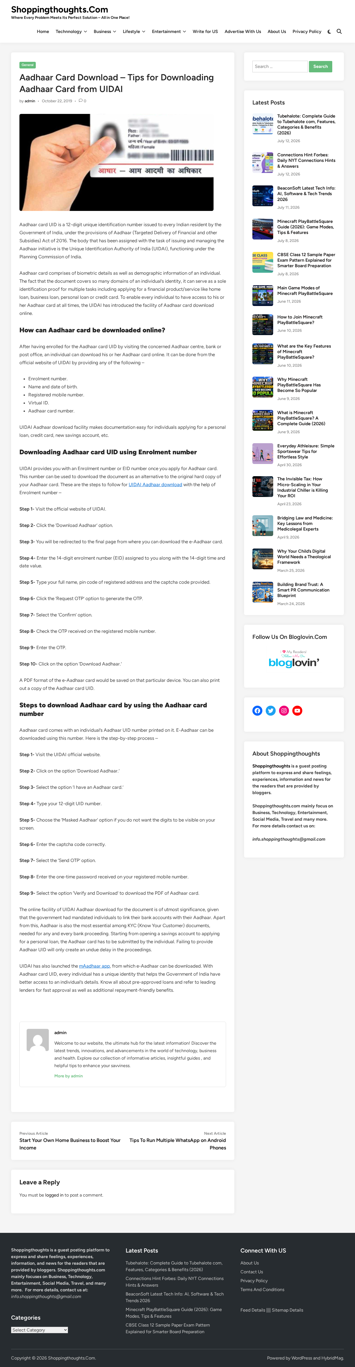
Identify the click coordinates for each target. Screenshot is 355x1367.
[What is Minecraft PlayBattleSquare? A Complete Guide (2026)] (262, 413)
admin (30, 101)
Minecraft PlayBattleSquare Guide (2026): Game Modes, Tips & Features (305, 227)
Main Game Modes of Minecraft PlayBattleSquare (305, 290)
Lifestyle (131, 31)
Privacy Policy (307, 31)
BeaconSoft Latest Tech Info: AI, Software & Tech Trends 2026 (306, 193)
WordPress (301, 1358)
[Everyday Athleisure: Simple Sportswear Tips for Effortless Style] (262, 446)
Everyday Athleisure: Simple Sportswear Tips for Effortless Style (305, 451)
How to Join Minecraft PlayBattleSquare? (300, 319)
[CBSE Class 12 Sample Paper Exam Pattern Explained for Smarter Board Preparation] (262, 255)
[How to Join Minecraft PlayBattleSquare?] (262, 317)
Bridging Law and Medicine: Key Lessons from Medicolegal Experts (305, 523)
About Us (277, 31)
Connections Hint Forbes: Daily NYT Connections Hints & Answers (306, 160)
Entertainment (166, 31)
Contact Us (251, 1271)
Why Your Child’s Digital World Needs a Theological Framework (304, 557)
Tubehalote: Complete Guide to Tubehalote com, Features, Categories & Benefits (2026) (306, 124)
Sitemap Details (287, 1310)
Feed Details (252, 1310)
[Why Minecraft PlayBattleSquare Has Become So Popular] (262, 379)
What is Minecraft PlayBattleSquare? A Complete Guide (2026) (301, 418)
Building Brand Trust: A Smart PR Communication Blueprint (303, 590)
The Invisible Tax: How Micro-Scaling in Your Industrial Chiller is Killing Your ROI (302, 487)
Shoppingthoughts (271, 766)
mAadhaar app (94, 966)
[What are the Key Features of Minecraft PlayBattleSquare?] (262, 346)
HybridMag (332, 1358)
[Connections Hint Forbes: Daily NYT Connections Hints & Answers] (262, 155)
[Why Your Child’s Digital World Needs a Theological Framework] (262, 551)
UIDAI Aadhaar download (155, 484)
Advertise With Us (243, 31)
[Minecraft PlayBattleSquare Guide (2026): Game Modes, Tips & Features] (262, 222)
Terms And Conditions (262, 1289)
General (28, 65)
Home (43, 31)
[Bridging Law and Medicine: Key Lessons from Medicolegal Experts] (262, 518)
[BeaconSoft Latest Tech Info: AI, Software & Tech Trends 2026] (262, 188)
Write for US (205, 31)
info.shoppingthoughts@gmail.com (46, 1296)
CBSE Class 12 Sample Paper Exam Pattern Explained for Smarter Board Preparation (306, 260)
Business (102, 31)
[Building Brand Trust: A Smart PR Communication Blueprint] (262, 585)
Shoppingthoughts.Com (59, 9)
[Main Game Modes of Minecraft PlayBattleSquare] (262, 288)
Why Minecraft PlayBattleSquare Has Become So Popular (299, 385)
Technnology (69, 31)
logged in (54, 1195)
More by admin (68, 1075)
